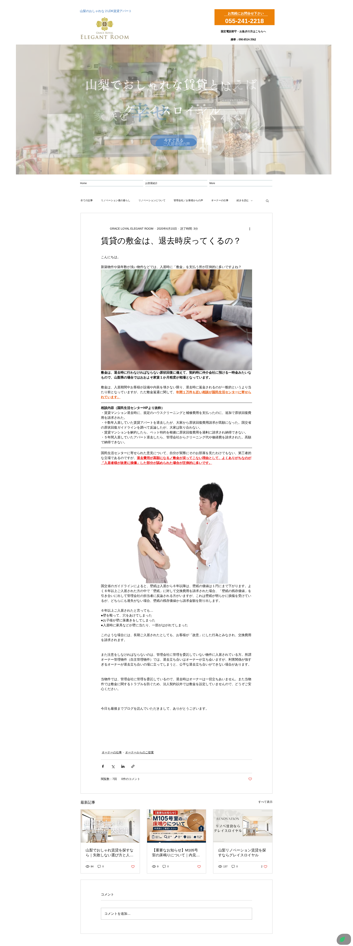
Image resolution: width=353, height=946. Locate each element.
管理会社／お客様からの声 (188, 200)
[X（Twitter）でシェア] (113, 766)
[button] (267, 200)
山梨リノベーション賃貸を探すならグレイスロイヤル (242, 852)
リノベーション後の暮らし (115, 200)
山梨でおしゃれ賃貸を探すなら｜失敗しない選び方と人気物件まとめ (109, 853)
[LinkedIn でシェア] (123, 766)
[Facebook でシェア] (103, 766)
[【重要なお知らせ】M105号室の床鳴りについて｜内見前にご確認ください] (176, 826)
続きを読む (243, 200)
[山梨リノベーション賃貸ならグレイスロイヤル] (242, 826)
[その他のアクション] (249, 228)
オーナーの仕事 (219, 200)
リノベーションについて (152, 200)
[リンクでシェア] (133, 766)
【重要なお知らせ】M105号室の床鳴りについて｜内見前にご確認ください (176, 853)
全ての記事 (86, 200)
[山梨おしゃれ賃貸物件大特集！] (110, 826)
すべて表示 (265, 801)
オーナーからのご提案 (139, 752)
